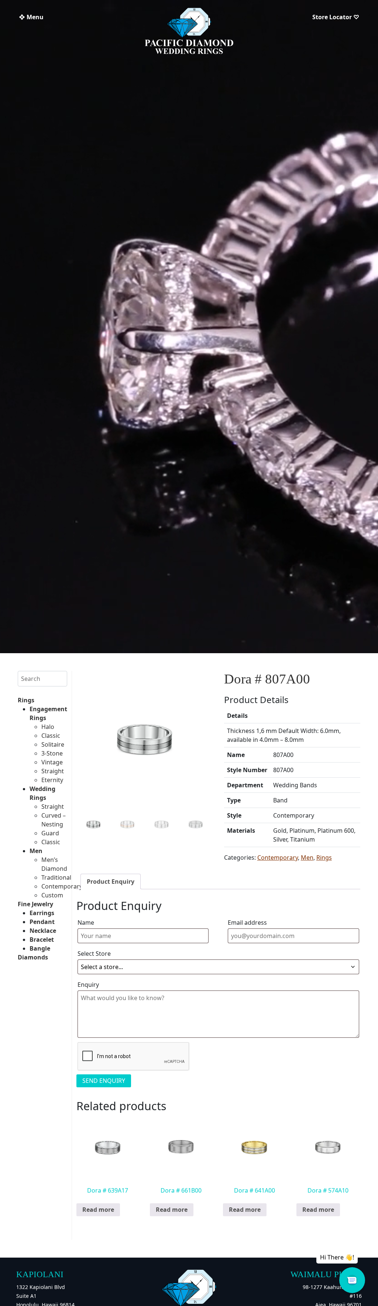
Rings (26, 700)
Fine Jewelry (35, 904)
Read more (98, 1210)
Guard (50, 833)
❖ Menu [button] (31, 17)
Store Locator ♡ (335, 17)
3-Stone (52, 753)
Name (86, 922)
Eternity (52, 780)
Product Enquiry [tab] (110, 881)
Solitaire (52, 744)
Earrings (42, 913)
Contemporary (61, 886)
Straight (52, 771)
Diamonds (33, 957)
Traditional (56, 877)
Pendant (42, 922)
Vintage (52, 762)
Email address (247, 922)
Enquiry (88, 985)
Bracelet (42, 939)
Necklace (43, 931)
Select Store (94, 953)
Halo (47, 727)
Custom (52, 895)
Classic (50, 736)
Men (36, 851)
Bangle (40, 948)
